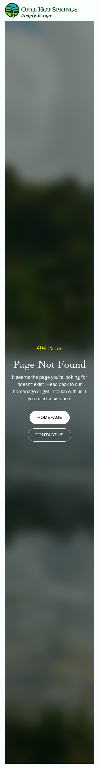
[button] (90, 10)
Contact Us (49, 435)
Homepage (49, 417)
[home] (41, 10)
